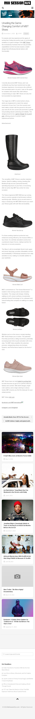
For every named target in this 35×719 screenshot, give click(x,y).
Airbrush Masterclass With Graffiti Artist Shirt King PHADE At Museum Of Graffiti (17, 557)
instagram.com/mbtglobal (10, 407)
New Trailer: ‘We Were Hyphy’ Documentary (14, 590)
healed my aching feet (24, 381)
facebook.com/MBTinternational (11, 402)
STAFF (20, 33)
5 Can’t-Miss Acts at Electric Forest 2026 (17, 456)
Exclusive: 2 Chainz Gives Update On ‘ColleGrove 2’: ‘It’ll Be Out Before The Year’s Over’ (16, 622)
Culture (26, 33)
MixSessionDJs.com (13, 707)
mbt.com (11, 397)
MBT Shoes (26, 42)
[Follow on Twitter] (17, 14)
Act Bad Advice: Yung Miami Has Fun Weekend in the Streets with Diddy (16, 491)
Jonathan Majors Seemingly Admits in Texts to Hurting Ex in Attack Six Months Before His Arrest (17, 525)
